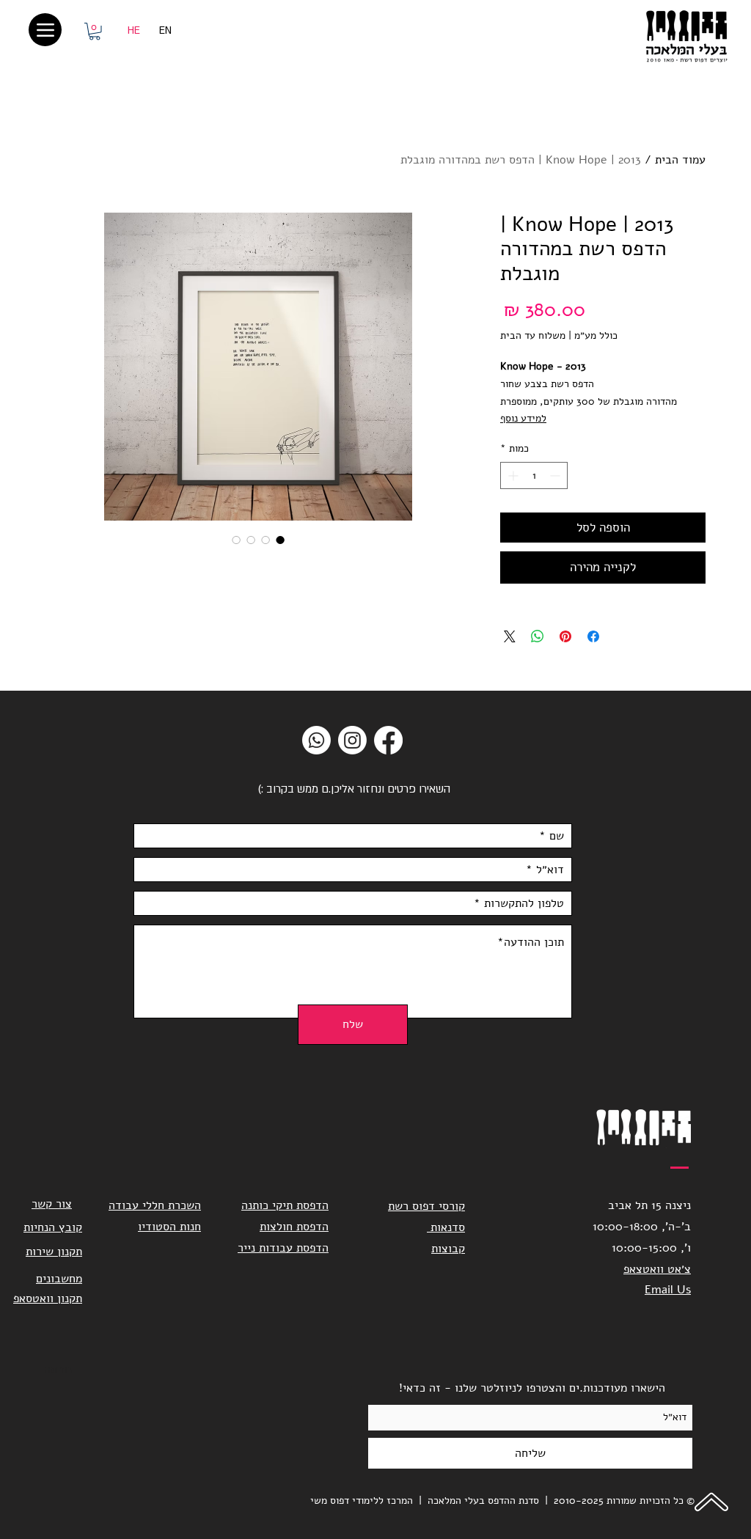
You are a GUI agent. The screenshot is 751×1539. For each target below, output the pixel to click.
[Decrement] (556, 475)
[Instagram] (352, 740)
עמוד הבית (680, 160)
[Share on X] (510, 636)
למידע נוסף (523, 418)
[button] (94, 31)
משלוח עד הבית (532, 335)
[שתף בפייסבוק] (593, 636)
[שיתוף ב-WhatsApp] (537, 636)
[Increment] (511, 475)
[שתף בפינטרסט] (565, 636)
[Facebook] (388, 740)
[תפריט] (45, 29)
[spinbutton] (534, 475)
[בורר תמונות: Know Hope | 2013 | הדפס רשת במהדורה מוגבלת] (280, 539)
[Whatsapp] (316, 740)
